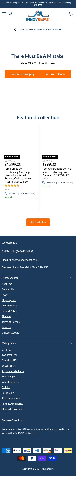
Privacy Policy (9, 305)
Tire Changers (9, 376)
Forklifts (6, 387)
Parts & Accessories (12, 403)
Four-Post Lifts (10, 360)
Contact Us (8, 289)
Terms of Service (11, 321)
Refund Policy (9, 311)
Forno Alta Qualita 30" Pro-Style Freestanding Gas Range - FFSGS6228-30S (57, 172)
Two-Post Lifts (9, 354)
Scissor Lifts (8, 365)
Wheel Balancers (11, 382)
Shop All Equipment (12, 408)
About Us (7, 283)
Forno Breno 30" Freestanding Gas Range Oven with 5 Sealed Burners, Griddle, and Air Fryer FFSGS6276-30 (18, 175)
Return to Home (55, 74)
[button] (12, 185)
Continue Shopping (22, 74)
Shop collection (38, 222)
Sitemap (6, 316)
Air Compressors (11, 398)
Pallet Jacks (8, 392)
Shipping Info (9, 300)
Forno (7, 189)
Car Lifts (6, 349)
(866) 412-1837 (28, 29)
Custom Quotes (10, 332)
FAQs (5, 294)
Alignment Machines (13, 371)
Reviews (6, 327)
